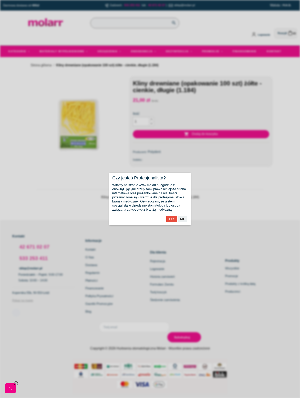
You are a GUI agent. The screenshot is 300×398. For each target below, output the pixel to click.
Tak (171, 219)
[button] (10, 388)
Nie (182, 219)
